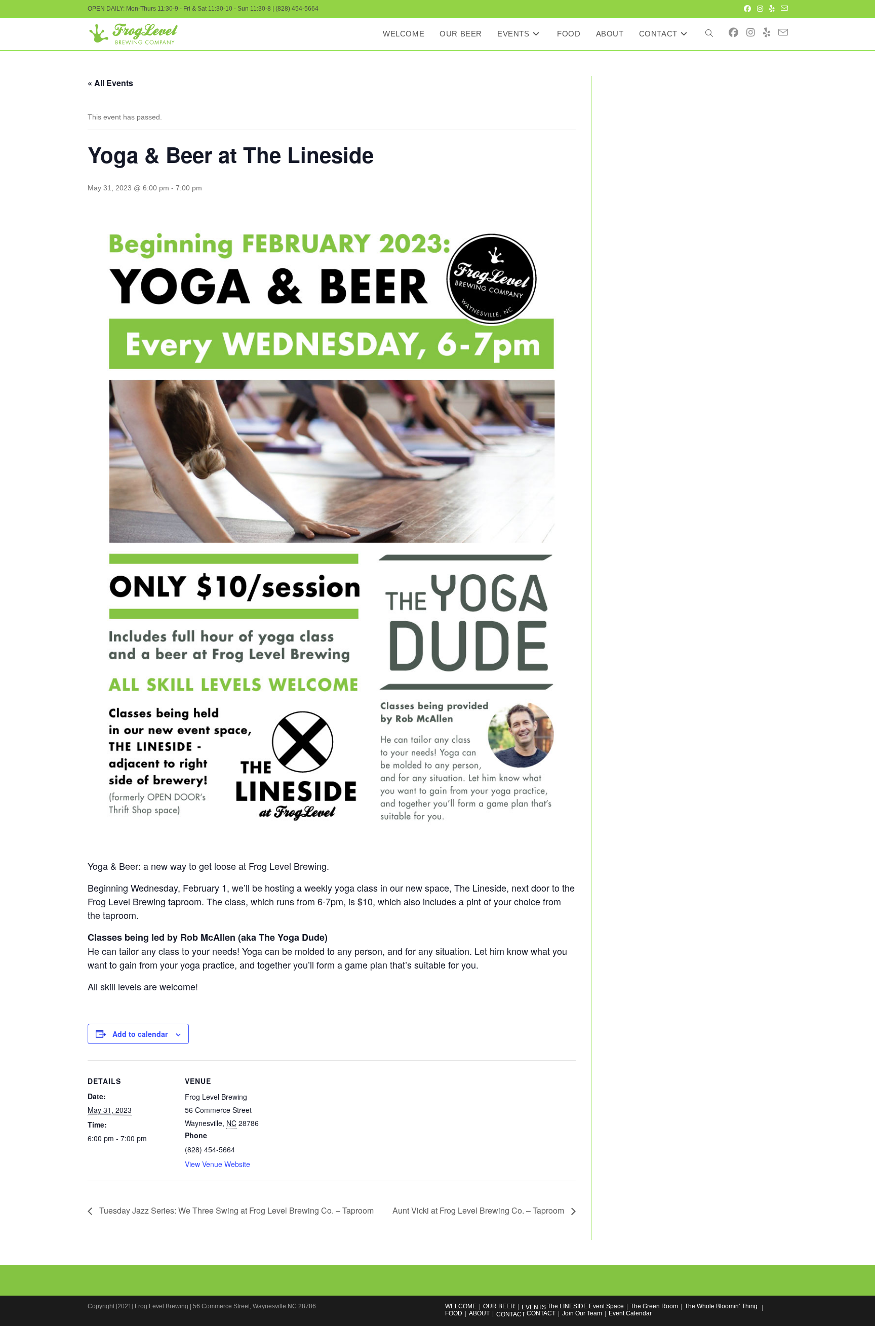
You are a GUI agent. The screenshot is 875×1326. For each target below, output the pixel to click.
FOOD (453, 1313)
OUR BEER (499, 1306)
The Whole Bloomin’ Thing (721, 1306)
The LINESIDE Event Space (585, 1306)
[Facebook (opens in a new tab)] (747, 9)
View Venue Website (217, 1164)
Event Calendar (630, 1313)
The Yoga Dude (292, 937)
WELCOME (460, 1306)
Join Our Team (582, 1313)
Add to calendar (140, 1034)
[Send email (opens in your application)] (783, 9)
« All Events (110, 83)
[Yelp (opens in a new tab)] (772, 9)
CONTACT (510, 1314)
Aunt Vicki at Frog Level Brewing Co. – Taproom (479, 1210)
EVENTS (534, 1307)
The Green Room (654, 1306)
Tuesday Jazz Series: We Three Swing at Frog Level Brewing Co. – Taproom (235, 1210)
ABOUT (479, 1313)
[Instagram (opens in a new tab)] (760, 9)
